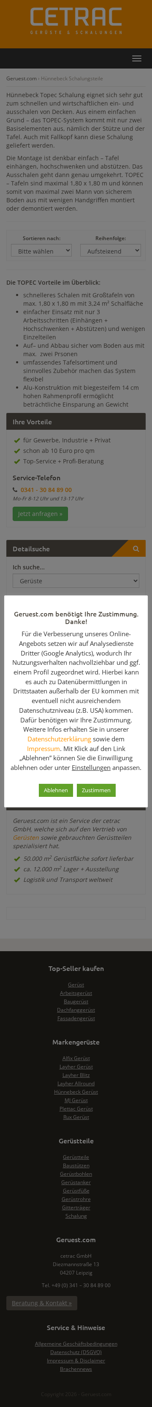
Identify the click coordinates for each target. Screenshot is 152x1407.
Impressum (43, 748)
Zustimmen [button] (96, 790)
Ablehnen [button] (56, 790)
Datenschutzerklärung (59, 739)
